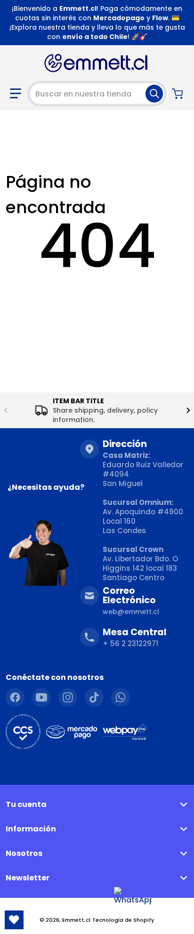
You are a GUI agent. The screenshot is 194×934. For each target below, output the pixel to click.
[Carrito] (178, 94)
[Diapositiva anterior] (5, 410)
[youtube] (41, 697)
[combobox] (97, 93)
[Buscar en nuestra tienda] (154, 94)
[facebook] (15, 697)
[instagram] (67, 697)
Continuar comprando (97, 293)
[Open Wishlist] (14, 919)
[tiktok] (94, 697)
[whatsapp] (120, 697)
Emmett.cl (76, 920)
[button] (15, 93)
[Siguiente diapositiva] (188, 410)
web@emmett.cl (131, 611)
